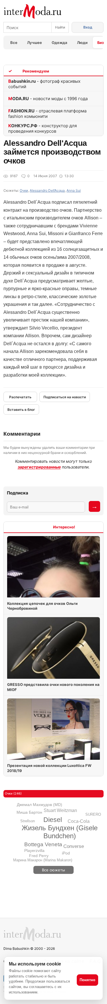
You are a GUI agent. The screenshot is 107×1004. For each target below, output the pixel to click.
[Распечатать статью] (20, 397)
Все (13, 42)
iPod (66, 853)
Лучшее (34, 42)
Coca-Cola (79, 821)
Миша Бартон (29, 812)
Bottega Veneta (43, 844)
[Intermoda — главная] (32, 11)
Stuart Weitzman (60, 810)
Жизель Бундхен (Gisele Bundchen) (60, 832)
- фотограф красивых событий (44, 83)
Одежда (59, 42)
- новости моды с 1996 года (48, 98)
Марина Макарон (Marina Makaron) (42, 860)
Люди (82, 42)
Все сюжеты (53, 870)
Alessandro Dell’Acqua (47, 190)
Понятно (87, 980)
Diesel (52, 819)
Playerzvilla (34, 850)
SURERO (93, 814)
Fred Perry (39, 855)
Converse (73, 846)
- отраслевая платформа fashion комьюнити (47, 113)
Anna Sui (73, 190)
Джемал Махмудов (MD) (39, 804)
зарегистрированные (39, 466)
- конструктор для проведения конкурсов (42, 128)
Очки (24, 190)
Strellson (27, 821)
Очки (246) (13, 793)
